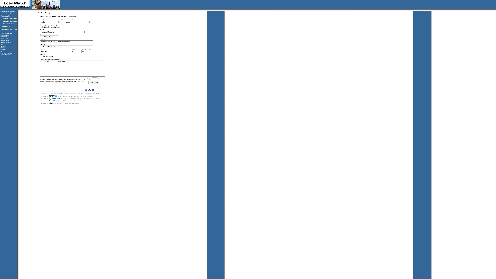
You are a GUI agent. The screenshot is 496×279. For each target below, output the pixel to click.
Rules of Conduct (56, 93)
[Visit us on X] (89, 91)
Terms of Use (45, 93)
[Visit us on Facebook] (93, 91)
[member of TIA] (50, 103)
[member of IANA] (52, 101)
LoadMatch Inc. (71, 91)
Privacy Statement (69, 93)
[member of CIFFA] (53, 96)
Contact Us (80, 93)
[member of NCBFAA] (54, 98)
